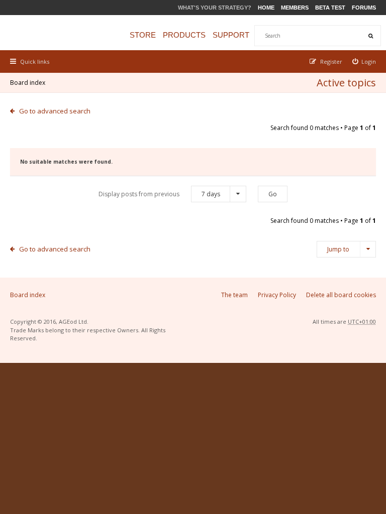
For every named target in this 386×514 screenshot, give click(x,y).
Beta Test (330, 8)
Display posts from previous (159, 194)
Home (266, 8)
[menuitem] (364, 61)
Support (231, 35)
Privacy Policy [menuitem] (277, 295)
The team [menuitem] (234, 295)
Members (295, 8)
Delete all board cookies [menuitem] (341, 295)
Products (184, 35)
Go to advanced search (54, 110)
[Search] (370, 36)
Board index (27, 82)
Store (143, 35)
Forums (364, 8)
